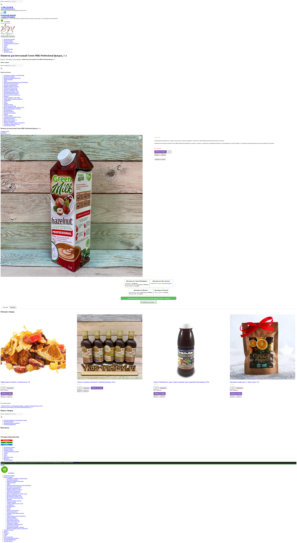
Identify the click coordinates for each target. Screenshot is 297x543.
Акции (5, 47)
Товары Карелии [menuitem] (11, 482)
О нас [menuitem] (5, 535)
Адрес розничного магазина (11, 43)
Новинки (6, 96)
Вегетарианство (8, 110)
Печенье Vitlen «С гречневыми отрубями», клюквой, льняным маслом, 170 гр (22, 406)
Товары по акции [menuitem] (11, 502)
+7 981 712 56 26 (7, 7)
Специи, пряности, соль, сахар (12, 97)
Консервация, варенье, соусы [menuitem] (14, 496)
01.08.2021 (3, 132)
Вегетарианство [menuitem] (11, 506)
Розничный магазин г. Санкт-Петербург (8, 16)
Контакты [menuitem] (6, 532)
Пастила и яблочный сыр (10, 85)
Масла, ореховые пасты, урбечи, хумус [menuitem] (17, 493)
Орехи (5, 101)
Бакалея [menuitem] (9, 514)
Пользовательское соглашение (12, 423)
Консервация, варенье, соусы (11, 92)
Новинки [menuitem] (9, 499)
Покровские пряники (9, 121)
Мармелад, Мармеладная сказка (12, 78)
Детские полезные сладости (11, 93)
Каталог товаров (8, 40)
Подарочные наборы (9, 39)
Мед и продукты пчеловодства (12, 94)
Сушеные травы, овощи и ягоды (12, 117)
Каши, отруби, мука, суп (10, 119)
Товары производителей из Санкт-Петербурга (16, 82)
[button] (160, 154)
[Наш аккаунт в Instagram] (2, 13)
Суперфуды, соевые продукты (12, 124)
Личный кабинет (8, 51)
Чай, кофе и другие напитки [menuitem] (14, 486)
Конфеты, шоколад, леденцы (11, 86)
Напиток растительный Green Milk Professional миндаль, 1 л (16, 407)
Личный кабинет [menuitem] (8, 541)
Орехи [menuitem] (8, 509)
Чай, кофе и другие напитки (13, 59)
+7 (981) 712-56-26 (5, 431)
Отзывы (6, 45)
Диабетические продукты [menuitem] (13, 491)
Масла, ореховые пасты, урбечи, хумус (14, 107)
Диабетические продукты (10, 87)
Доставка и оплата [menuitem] (8, 530)
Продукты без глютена (10, 113)
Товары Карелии (8, 79)
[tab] (5, 307)
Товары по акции (8, 104)
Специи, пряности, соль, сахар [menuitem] (15, 503)
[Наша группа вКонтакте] (1, 13)
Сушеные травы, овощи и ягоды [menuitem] (15, 513)
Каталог (3, 59)
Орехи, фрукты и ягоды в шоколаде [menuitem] (16, 516)
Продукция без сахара (9, 125)
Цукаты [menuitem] (9, 507)
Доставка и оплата (8, 42)
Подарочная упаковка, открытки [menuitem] (15, 527)
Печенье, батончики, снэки (11, 90)
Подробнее (10, 388)
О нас (5, 46)
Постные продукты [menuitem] (12, 511)
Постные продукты (9, 111)
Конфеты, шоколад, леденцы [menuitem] (14, 489)
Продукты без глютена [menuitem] (13, 510)
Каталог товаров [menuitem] (8, 477)
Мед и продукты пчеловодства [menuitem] (15, 498)
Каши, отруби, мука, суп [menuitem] (13, 521)
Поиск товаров (5, 1)
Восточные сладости (9, 118)
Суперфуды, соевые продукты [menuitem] (15, 524)
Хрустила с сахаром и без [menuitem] (13, 492)
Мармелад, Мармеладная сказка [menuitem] (15, 481)
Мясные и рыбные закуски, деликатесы (14, 122)
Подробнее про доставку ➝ (148, 302)
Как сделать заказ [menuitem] (8, 537)
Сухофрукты (7, 100)
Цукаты (6, 103)
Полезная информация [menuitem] (10, 539)
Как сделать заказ (8, 49)
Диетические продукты (10, 106)
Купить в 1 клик (160, 151)
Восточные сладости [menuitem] (12, 518)
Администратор (5, 131)
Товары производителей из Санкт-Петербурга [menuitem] (19, 485)
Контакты (6, 50)
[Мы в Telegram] (5, 13)
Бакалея (6, 114)
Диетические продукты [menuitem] (13, 520)
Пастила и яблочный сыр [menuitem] (13, 488)
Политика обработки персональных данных (15, 420)
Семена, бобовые (8, 115)
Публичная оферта (9, 421)
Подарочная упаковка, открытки (12, 108)
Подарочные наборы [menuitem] (9, 475)
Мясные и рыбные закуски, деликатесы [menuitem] (17, 528)
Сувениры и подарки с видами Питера (14, 75)
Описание (5, 307)
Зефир (5, 81)
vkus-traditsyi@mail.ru (8, 9)
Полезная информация (10, 424)
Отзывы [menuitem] (6, 534)
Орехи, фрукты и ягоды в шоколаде (13, 99)
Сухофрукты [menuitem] (10, 505)
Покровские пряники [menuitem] (12, 523)
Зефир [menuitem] (8, 484)
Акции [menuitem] (5, 531)
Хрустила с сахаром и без (10, 89)
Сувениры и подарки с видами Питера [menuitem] (17, 478)
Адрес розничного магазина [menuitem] (11, 538)
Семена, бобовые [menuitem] (11, 517)
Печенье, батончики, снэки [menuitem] (14, 495)
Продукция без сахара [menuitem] (12, 525)
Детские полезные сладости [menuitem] (14, 500)
